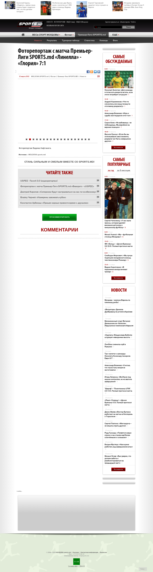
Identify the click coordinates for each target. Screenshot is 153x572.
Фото (115, 40)
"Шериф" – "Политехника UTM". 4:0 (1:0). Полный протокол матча (118, 390)
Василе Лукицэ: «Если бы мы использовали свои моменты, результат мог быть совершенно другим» (118, 137)
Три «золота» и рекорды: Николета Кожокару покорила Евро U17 (117, 355)
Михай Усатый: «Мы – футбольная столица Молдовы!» (119, 235)
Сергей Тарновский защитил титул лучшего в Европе (98, 5)
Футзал (68, 34)
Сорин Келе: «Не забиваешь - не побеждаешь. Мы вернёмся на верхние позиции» (118, 124)
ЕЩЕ (114, 34)
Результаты (52, 40)
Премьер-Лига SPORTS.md (92, 34)
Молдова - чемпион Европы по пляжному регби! (117, 301)
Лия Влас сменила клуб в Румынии (115, 345)
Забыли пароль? (125, 22)
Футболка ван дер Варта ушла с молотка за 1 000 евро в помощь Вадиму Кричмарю (62, 6)
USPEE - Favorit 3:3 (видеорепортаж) (39, 180)
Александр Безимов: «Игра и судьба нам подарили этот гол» (118, 114)
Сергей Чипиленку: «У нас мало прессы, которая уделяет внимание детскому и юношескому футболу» (118, 223)
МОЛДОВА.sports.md (63, 552)
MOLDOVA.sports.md (37, 155)
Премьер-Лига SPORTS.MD (68, 76)
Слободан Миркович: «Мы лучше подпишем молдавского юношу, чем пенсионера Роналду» (118, 257)
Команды (104, 40)
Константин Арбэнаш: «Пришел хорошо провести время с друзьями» (54, 202)
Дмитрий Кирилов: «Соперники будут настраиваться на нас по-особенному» (58, 191)
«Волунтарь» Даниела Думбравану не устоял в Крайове (118, 311)
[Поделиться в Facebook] (88, 71)
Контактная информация (89, 552)
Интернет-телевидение (36, 28)
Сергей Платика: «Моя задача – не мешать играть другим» (118, 424)
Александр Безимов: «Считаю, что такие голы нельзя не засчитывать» (117, 367)
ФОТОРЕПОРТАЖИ (59, 22)
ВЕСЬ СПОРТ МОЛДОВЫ (45, 34)
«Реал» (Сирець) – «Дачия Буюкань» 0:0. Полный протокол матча (118, 402)
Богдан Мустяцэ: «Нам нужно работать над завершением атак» (119, 446)
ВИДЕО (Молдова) (82, 22)
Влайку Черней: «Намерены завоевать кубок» (43, 197)
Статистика (89, 40)
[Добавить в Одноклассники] (91, 71)
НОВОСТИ (50, 22)
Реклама (76, 552)
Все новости (118, 147)
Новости (38, 40)
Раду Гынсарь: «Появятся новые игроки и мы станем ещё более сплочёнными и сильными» (118, 435)
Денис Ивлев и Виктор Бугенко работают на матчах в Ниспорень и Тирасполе (118, 414)
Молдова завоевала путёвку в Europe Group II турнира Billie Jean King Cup (134, 6)
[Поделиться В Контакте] (98, 71)
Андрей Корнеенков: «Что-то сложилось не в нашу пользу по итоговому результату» (117, 103)
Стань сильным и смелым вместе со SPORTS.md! (59, 161)
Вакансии (103, 552)
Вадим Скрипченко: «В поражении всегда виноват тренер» (116, 269)
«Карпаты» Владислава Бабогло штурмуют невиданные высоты (118, 336)
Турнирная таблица (70, 40)
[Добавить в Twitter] (95, 71)
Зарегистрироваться (112, 22)
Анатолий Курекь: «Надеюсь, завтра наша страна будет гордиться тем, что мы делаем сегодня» (25, 7)
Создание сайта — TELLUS (76, 566)
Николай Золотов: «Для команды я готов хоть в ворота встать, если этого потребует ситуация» (119, 92)
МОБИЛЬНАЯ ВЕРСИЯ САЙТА (55, 26)
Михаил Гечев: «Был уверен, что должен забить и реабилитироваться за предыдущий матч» (118, 459)
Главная (23, 34)
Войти (133, 22)
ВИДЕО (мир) (71, 22)
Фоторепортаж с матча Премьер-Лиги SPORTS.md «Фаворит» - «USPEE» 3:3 (57, 187)
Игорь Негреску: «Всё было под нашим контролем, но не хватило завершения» (118, 379)
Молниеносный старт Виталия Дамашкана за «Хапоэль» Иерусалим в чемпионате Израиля (119, 324)
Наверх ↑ (142, 569)
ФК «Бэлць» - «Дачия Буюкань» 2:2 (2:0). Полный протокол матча (119, 246)
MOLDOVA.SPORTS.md (40, 76)
